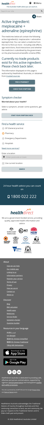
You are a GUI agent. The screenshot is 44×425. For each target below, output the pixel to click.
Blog (8, 304)
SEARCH (22, 169)
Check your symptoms (22, 89)
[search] (41, 11)
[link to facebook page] (9, 372)
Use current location (14, 163)
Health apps (11, 310)
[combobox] (22, 11)
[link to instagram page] (14, 372)
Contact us (11, 291)
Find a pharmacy (22, 82)
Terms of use (11, 282)
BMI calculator (12, 307)
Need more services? (10, 148)
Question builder (13, 323)
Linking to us (11, 272)
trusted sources (13, 76)
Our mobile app (13, 269)
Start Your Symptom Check (22, 115)
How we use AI (12, 288)
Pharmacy (9, 133)
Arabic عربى (11, 332)
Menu (38, 3)
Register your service (15, 279)
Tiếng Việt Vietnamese (15, 345)
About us (10, 295)
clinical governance (15, 382)
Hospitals (9, 143)
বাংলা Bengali (11, 335)
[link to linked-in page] (19, 372)
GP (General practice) (14, 128)
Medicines (11, 313)
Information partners (15, 275)
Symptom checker (13, 320)
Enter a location (8, 153)
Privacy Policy (36, 390)
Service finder (12, 317)
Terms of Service (9, 392)
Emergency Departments (15, 138)
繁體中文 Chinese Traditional (17, 342)
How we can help (13, 266)
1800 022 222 (23, 196)
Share (38, 16)
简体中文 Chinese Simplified (17, 339)
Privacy (9, 285)
